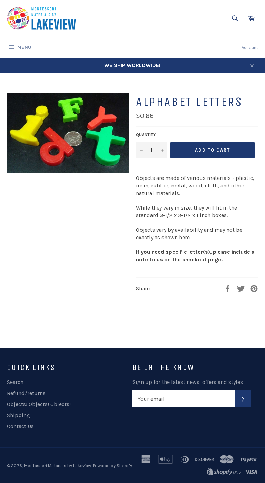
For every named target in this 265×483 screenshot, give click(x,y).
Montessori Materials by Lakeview (57, 465)
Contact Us (20, 426)
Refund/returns (26, 393)
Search (15, 382)
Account (250, 47)
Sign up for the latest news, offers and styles (187, 382)
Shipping (18, 415)
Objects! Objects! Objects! (39, 404)
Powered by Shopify (112, 465)
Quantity (146, 134)
